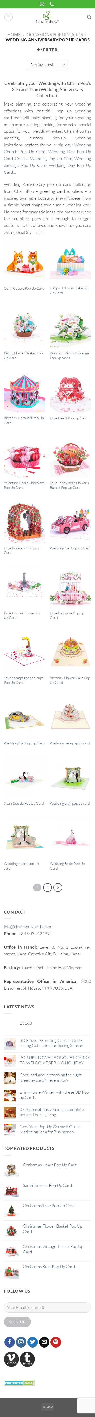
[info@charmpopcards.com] (43, 4)
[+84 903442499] (52, 4)
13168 (26, 1023)
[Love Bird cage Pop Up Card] (70, 586)
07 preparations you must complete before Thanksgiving (52, 1112)
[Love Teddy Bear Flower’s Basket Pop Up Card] (70, 457)
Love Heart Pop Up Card (68, 418)
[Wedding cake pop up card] (70, 716)
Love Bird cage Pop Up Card (67, 615)
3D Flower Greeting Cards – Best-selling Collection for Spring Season (51, 1043)
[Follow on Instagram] (21, 1342)
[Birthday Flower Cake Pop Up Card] (70, 651)
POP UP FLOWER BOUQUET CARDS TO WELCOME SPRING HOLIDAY (55, 1060)
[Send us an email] (44, 1342)
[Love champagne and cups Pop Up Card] (24, 651)
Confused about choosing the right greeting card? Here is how (51, 1077)
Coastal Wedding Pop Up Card (43, 158)
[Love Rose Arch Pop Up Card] (24, 522)
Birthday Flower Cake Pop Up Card (70, 680)
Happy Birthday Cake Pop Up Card (69, 290)
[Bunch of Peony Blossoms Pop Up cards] (70, 326)
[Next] (57, 887)
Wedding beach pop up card (21, 865)
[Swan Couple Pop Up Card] (24, 777)
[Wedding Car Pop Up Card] (70, 522)
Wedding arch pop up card (70, 803)
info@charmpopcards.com (27, 926)
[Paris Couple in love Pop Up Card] (24, 586)
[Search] (89, 17)
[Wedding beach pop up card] (24, 837)
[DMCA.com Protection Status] (19, 1382)
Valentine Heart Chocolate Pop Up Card (24, 485)
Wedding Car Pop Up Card (70, 548)
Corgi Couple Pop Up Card (24, 288)
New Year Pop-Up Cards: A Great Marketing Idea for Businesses (50, 1129)
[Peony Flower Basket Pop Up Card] (24, 326)
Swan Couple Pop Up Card (24, 803)
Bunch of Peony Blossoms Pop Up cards (69, 355)
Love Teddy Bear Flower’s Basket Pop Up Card (69, 485)
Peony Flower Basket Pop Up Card (23, 355)
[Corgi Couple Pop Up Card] (24, 262)
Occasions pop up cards (55, 34)
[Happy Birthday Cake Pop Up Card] (70, 262)
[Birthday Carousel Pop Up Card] (24, 392)
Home (14, 34)
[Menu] (8, 17)
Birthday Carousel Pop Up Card (24, 420)
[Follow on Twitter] (32, 1342)
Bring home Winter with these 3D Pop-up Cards (55, 1095)
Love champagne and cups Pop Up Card (23, 680)
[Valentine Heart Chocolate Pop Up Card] (24, 457)
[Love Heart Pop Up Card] (70, 392)
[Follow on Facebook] (9, 1342)
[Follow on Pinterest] (55, 1342)
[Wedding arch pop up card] (70, 777)
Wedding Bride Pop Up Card (67, 865)
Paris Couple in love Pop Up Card (22, 615)
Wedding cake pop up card (70, 743)
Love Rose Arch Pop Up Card (21, 550)
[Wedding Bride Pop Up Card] (70, 837)
